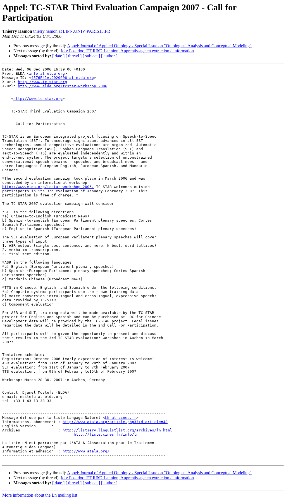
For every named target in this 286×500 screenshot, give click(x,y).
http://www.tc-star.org (42, 82)
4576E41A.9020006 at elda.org (62, 78)
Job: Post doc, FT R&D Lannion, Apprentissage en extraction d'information (127, 50)
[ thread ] (74, 55)
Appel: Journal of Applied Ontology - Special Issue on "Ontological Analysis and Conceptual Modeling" (159, 45)
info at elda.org (47, 73)
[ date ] (58, 55)
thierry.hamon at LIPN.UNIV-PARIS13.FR (71, 31)
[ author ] (109, 55)
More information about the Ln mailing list (39, 495)
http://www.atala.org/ (86, 451)
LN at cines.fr (120, 418)
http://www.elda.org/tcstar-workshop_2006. (48, 187)
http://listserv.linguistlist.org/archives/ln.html (117, 430)
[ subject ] (91, 55)
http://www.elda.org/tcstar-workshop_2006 (62, 86)
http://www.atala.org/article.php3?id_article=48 (115, 422)
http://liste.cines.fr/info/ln (106, 434)
